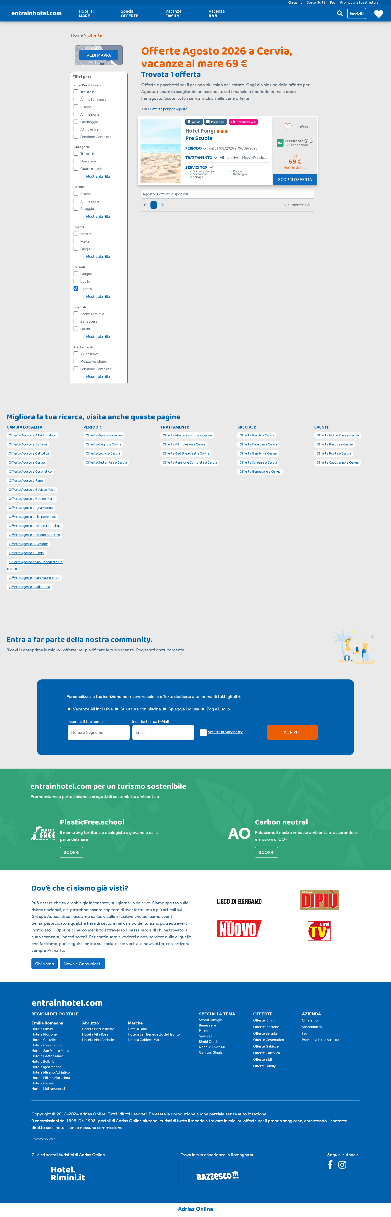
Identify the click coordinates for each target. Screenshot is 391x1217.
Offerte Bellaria (265, 1033)
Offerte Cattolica (266, 1053)
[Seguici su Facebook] (332, 1166)
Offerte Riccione (266, 1027)
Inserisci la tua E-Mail (150, 721)
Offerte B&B (262, 1059)
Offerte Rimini (264, 1020)
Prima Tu (55, 950)
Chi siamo (44, 963)
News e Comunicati (82, 963)
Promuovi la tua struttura (321, 1040)
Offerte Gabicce (266, 1046)
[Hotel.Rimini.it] (68, 1179)
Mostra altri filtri (98, 176)
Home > (78, 35)
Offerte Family (264, 1066)
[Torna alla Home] (36, 13)
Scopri (71, 852)
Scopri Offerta (295, 179)
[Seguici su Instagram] (344, 1166)
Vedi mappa (98, 55)
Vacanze (173, 13)
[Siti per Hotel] (195, 1208)
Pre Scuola (198, 138)
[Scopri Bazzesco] (217, 1175)
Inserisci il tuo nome (85, 721)
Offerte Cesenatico (268, 1040)
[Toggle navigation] (205, 149)
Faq (304, 1033)
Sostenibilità (312, 1027)
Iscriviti (292, 732)
